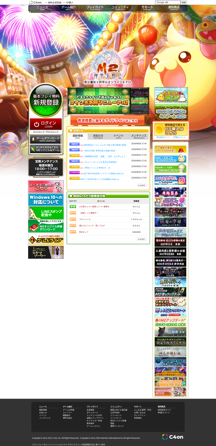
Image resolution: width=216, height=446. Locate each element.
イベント (43, 415)
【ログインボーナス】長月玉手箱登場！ (101, 162)
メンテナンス (45, 418)
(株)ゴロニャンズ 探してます (92, 226)
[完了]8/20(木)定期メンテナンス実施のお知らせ (104, 173)
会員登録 (90, 410)
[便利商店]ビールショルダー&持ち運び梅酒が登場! (105, 145)
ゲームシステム (93, 426)
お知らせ (43, 412)
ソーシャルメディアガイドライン (66, 444)
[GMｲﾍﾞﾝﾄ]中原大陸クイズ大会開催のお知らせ (99, 179)
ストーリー (67, 412)
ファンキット (116, 415)
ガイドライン (139, 415)
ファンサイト (116, 418)
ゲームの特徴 (68, 410)
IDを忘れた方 (39, 132)
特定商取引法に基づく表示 (93, 444)
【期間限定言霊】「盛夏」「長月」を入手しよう (104, 156)
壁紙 (112, 423)
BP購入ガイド (179, 137)
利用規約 (138, 418)
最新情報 (43, 410)
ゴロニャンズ (84, 219)
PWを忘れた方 (52, 132)
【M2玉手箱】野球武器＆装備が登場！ (100, 151)
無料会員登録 (54, 2)
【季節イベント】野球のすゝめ (97, 168)
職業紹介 (67, 415)
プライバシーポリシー (41, 444)
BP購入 (69, 2)
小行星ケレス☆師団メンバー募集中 (94, 207)
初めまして (84, 232)
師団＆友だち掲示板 (118, 410)
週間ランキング (117, 426)
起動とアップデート (95, 418)
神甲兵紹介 (67, 418)
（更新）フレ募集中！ (88, 213)
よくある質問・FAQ (142, 410)
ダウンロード (92, 412)
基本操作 (90, 423)
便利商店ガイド (163, 137)
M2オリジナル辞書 (118, 421)
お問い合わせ (139, 412)
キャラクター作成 (94, 421)
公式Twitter (115, 412)
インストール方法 (94, 415)
